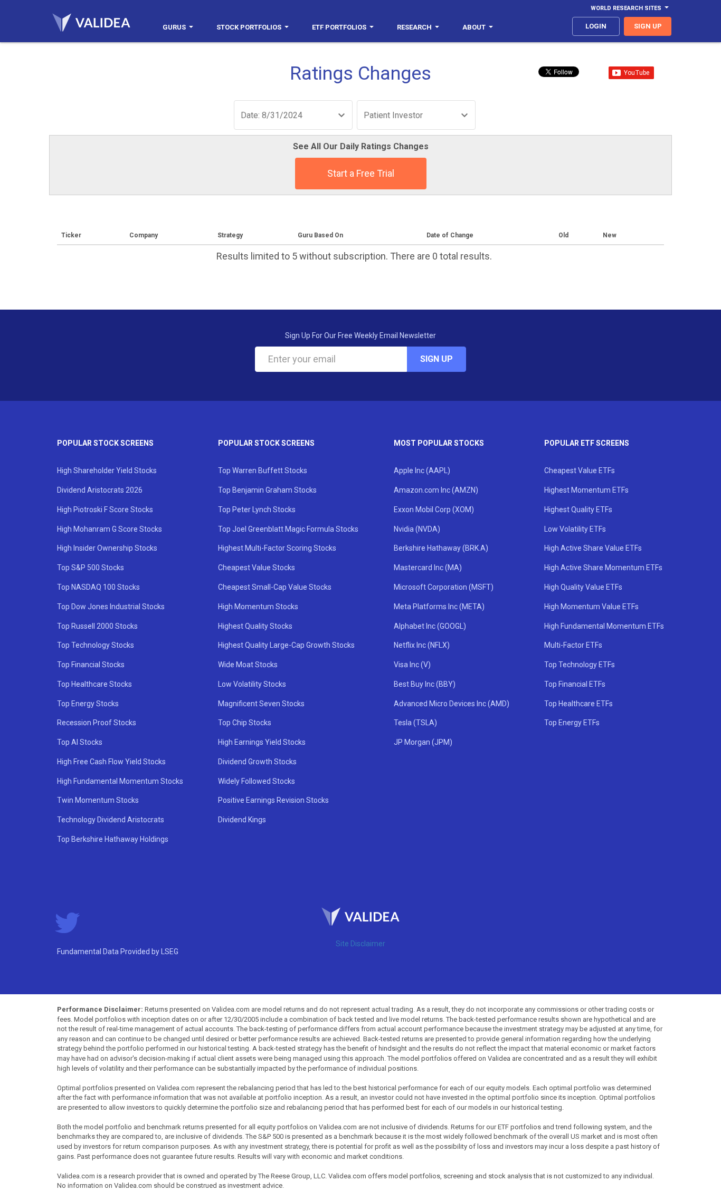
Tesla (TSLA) (415, 722)
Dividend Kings (242, 819)
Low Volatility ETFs (575, 529)
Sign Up (436, 359)
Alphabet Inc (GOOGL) (430, 626)
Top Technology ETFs (579, 664)
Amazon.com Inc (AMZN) (436, 490)
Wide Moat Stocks (248, 664)
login (595, 26)
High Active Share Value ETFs (593, 548)
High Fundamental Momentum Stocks (120, 781)
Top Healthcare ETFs (578, 703)
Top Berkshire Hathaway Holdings (112, 839)
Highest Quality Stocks (255, 626)
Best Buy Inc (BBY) (425, 684)
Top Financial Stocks (91, 664)
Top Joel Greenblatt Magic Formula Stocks (288, 529)
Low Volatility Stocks (252, 684)
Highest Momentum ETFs (586, 490)
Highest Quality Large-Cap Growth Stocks (286, 645)
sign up (648, 26)
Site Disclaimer (360, 943)
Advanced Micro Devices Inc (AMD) (451, 703)
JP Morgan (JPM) (423, 742)
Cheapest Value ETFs (579, 470)
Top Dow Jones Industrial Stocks (111, 606)
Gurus (174, 27)
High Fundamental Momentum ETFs (604, 626)
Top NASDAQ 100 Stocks (98, 587)
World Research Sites (626, 8)
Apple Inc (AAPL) (422, 470)
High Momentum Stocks (258, 606)
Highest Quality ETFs (578, 509)
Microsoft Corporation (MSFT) (444, 587)
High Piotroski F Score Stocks (105, 509)
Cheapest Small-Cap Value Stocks (274, 587)
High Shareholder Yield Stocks (107, 470)
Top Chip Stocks (244, 722)
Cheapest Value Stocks (256, 567)
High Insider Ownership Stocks (107, 548)
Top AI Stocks (79, 742)
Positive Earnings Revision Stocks (273, 800)
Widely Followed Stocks (256, 781)
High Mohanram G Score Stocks (109, 529)
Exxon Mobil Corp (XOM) (434, 509)
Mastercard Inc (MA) (428, 567)
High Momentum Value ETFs (591, 606)
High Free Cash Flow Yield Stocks (111, 761)
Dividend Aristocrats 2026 (100, 490)
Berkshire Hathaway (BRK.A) (441, 548)
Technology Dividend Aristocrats (110, 819)
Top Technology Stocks (95, 645)
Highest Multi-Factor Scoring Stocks (277, 548)
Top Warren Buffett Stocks (262, 470)
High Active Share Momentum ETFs (603, 567)
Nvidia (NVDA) (417, 529)
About (474, 27)
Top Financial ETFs (574, 684)
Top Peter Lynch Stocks (257, 509)
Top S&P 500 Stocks (90, 567)
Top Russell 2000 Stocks (97, 626)
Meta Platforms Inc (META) (439, 606)
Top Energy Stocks (88, 703)
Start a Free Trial (360, 173)
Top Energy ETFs (572, 722)
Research (414, 27)
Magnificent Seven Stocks (261, 703)
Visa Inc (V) (412, 664)
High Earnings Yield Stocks (262, 742)
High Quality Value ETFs (583, 587)
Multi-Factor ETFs (573, 645)
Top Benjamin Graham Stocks (267, 490)
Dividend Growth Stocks (257, 761)
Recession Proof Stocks (96, 722)
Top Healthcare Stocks (94, 684)
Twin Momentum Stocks (98, 800)
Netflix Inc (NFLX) (422, 645)
